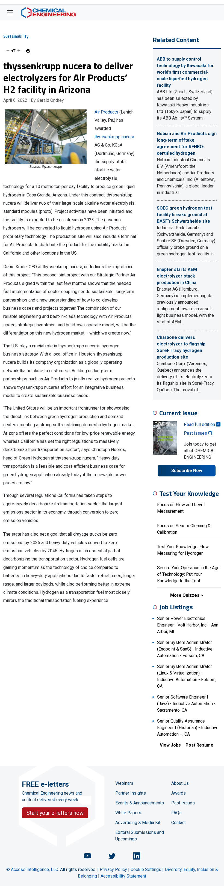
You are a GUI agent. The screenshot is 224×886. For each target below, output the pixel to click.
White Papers (128, 812)
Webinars (124, 783)
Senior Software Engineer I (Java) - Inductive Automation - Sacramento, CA (186, 703)
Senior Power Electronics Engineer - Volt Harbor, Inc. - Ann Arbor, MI (187, 625)
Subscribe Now (186, 470)
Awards (178, 793)
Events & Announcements (139, 803)
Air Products (106, 112)
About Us (180, 783)
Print (28, 50)
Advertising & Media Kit (137, 822)
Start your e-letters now (55, 813)
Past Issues (183, 803)
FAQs (176, 812)
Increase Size (18, 50)
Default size (13, 50)
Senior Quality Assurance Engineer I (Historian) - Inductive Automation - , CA (188, 727)
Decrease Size (7, 50)
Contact (178, 822)
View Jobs (170, 745)
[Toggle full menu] (10, 12)
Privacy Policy (113, 869)
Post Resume (199, 745)
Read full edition (200, 424)
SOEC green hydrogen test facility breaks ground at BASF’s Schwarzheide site (184, 214)
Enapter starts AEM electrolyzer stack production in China (177, 276)
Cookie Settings (146, 869)
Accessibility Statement (123, 876)
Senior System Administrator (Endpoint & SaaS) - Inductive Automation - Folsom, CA (185, 649)
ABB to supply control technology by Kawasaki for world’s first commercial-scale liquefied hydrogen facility (185, 72)
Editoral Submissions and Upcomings (139, 836)
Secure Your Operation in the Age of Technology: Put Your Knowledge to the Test (188, 574)
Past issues (196, 433)
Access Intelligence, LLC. (35, 869)
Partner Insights (130, 793)
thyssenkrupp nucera (114, 136)
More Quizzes (184, 595)
